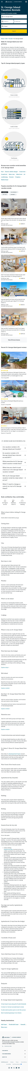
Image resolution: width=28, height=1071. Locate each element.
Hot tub (4, 194)
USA (6, 38)
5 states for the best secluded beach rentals (12, 1007)
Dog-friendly (14, 192)
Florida (10, 38)
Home (2, 38)
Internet (13, 194)
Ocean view (22, 171)
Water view (12, 174)
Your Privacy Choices (16, 1064)
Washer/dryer (4, 179)
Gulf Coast (4, 1024)
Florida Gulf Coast (13, 1024)
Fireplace (17, 177)
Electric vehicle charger (11, 171)
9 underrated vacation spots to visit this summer (13, 1010)
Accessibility (8, 1064)
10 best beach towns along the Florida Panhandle (13, 1004)
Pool (2, 171)
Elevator (11, 177)
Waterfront (19, 174)
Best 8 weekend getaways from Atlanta (11, 1013)
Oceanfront (4, 174)
